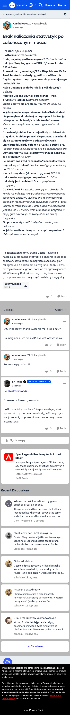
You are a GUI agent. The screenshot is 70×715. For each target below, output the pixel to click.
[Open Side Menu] (4, 5)
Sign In (62, 5)
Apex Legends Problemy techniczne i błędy (26, 14)
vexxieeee (19, 548)
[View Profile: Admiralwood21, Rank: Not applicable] (7, 25)
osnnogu (18, 633)
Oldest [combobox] (60, 310)
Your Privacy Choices (35, 710)
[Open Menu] (65, 14)
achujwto (19, 577)
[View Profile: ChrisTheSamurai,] (8, 503)
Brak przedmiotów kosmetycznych (35, 618)
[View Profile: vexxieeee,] (8, 535)
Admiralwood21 (22, 23)
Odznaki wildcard (24, 561)
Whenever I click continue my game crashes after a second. (35, 502)
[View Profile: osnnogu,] (8, 620)
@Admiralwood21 (18, 391)
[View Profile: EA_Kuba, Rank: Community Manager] (7, 383)
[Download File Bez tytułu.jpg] (26, 285)
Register (50, 5)
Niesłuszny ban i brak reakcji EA (33, 533)
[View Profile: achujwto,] (8, 563)
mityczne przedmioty (27, 589)
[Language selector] (32, 5)
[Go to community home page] (18, 5)
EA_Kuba (17, 381)
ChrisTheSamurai (23, 520)
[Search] (41, 5)
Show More (37, 646)
